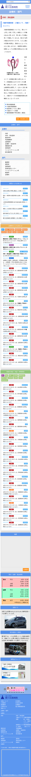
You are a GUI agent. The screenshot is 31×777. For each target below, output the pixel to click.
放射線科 (8, 148)
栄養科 (7, 174)
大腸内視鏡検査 (12, 106)
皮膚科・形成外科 (10, 144)
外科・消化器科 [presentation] (9, 229)
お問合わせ (4, 706)
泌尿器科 (8, 141)
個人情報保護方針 (20, 706)
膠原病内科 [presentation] (21, 232)
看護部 (7, 162)
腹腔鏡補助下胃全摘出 (14, 112)
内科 (6, 133)
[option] (15, 689)
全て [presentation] (3, 229)
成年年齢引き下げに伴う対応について (13, 213)
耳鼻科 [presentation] (14, 232)
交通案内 (25, 569)
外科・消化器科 (10, 135)
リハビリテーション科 (12, 150)
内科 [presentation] (6, 375)
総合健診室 (8, 152)
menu (27, 7)
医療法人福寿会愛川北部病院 (9, 6)
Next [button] (26, 689)
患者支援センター (10, 168)
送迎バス (3, 708)
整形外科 (8, 137)
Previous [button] (5, 689)
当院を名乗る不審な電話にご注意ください (14, 190)
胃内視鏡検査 (11, 104)
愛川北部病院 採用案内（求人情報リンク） (14, 218)
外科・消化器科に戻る (23, 119)
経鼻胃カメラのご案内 (14, 108)
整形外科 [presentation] (24, 229)
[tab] (2, 229)
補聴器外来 (8, 146)
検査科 (7, 172)
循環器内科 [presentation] (18, 229)
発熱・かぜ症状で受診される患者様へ (13, 208)
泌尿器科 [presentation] (4, 232)
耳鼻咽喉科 (8, 139)
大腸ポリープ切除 (12, 110)
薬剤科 (7, 164)
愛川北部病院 (9, 697)
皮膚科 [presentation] (9, 232)
